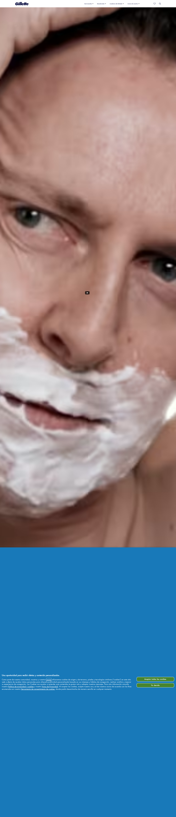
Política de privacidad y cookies (21, 686)
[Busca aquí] (160, 4)
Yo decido (155, 685)
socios (48, 679)
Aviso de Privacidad (50, 686)
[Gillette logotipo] (22, 3)
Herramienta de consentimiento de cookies (38, 689)
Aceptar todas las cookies (155, 679)
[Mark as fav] (154, 3)
